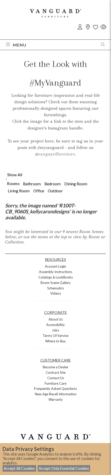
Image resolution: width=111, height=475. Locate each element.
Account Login (55, 266)
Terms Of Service (55, 336)
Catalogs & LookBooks (55, 277)
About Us (56, 319)
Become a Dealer (55, 367)
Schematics (55, 288)
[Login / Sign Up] (80, 27)
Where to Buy (55, 341)
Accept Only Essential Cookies (64, 468)
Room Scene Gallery (56, 283)
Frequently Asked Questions (55, 388)
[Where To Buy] (88, 27)
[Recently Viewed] (103, 27)
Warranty (56, 399)
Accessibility (55, 325)
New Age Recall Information (55, 394)
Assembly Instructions (55, 272)
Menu (19, 44)
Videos (55, 293)
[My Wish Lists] (95, 27)
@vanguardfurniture (55, 154)
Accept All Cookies (19, 468)
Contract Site (56, 372)
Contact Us (55, 378)
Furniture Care (55, 383)
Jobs (55, 330)
